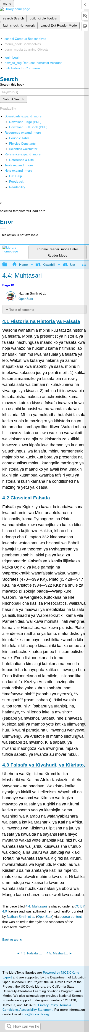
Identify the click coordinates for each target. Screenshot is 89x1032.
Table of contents (21, 309)
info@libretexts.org (35, 1014)
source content (71, 916)
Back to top (10, 939)
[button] (16, 181)
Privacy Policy (48, 1005)
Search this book (12, 84)
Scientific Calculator (23, 149)
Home (23, 264)
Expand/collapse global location (84, 263)
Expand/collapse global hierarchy (7, 265)
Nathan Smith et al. (21, 916)
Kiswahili (49, 264)
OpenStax (25, 299)
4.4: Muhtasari (36, 906)
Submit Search (13, 99)
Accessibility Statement (35, 1009)
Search (9, 1026)
